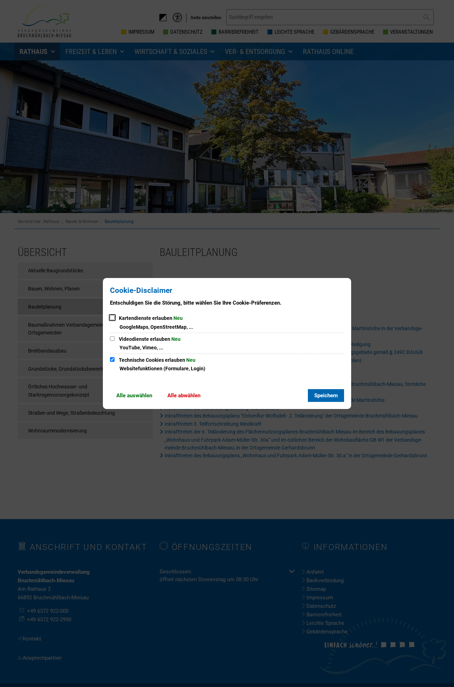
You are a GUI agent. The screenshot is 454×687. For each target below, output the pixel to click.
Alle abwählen (183, 395)
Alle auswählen (134, 395)
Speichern (326, 395)
